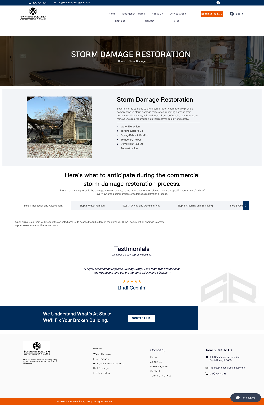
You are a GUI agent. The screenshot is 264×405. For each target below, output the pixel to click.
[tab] (43, 205)
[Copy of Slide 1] (132, 298)
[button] (178, 14)
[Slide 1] (128, 297)
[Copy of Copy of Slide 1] (135, 297)
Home (121, 61)
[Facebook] (218, 2)
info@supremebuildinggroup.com (73, 2)
